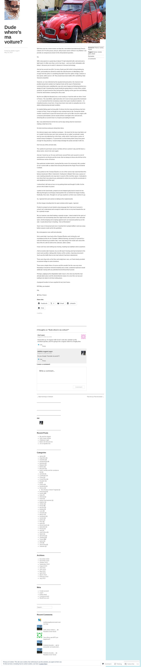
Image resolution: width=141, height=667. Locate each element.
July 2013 (42, 578)
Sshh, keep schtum (45, 438)
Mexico (42, 514)
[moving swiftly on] (12, 10)
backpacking (43, 461)
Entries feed (43, 594)
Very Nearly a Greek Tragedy (49, 490)
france (95, 52)
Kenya (41, 505)
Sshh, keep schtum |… (50, 630)
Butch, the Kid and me (46, 442)
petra (41, 523)
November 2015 (44, 561)
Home (103, 41)
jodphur (42, 502)
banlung (42, 463)
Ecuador (42, 481)
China (41, 477)
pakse (41, 520)
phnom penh (43, 525)
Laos (41, 511)
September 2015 (45, 564)
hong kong (43, 491)
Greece (42, 488)
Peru (41, 521)
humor (101, 47)
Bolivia (42, 467)
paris (89, 54)
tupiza (41, 541)
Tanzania (42, 536)
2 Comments (92, 59)
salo (41, 530)
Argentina (42, 458)
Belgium (42, 465)
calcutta (42, 474)
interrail (42, 497)
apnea (41, 456)
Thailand (42, 537)
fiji (40, 483)
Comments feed (44, 596)
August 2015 (43, 566)
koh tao (42, 507)
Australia (42, 460)
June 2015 (43, 569)
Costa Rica (43, 479)
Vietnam (42, 546)
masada (42, 513)
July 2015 (42, 568)
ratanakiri (42, 527)
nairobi (42, 518)
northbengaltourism (49, 622)
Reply (44, 346)
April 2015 (43, 573)
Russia (42, 528)
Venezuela (43, 544)
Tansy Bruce (47, 637)
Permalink (91, 56)
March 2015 (43, 575)
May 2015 (42, 571)
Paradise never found (49, 631)
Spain (41, 534)
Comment (78, 387)
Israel (41, 498)
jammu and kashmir (45, 500)
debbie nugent (15, 51)
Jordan (42, 504)
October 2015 (44, 562)
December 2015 (44, 559)
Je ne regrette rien (45, 443)
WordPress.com (44, 598)
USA (41, 543)
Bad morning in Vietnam (45, 396)
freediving (42, 486)
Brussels (42, 468)
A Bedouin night (44, 440)
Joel (39, 335)
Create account (44, 591)
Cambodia (43, 475)
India (41, 495)
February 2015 (44, 576)
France (97, 47)
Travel (90, 49)
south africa (43, 532)
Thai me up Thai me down (95, 396)
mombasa (42, 516)
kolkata (42, 509)
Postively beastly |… (49, 645)
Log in (41, 593)
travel (93, 54)
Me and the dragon (45, 436)
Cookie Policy (43, 664)
